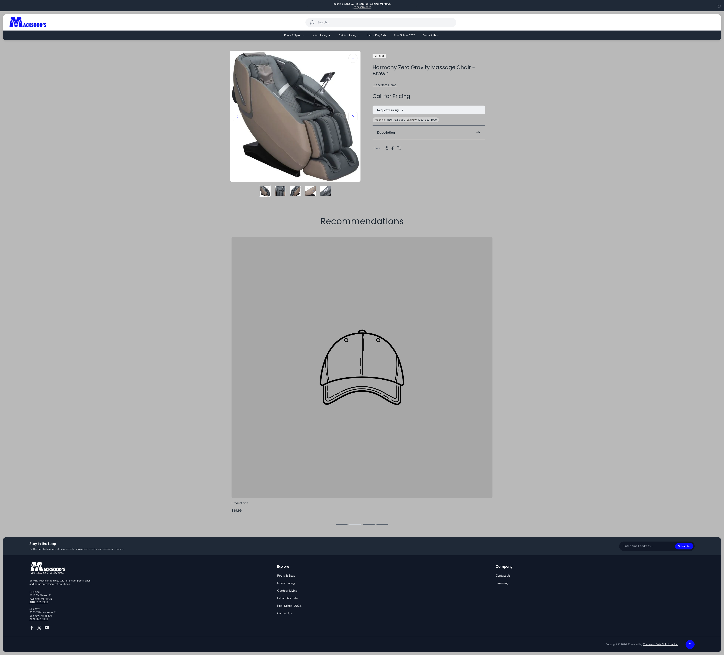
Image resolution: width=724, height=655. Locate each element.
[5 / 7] (325, 191)
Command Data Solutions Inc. (660, 644)
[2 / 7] (280, 191)
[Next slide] (416, 5)
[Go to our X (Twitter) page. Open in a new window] (39, 627)
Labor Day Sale (287, 598)
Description (386, 132)
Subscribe (684, 546)
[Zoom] (352, 58)
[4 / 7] (310, 191)
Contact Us (284, 613)
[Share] (385, 148)
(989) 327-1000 (427, 120)
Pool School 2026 (289, 606)
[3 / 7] (295, 191)
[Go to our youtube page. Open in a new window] (46, 627)
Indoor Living (286, 583)
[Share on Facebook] (392, 148)
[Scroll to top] (690, 644)
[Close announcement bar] (718, 5)
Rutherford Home (385, 85)
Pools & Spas (286, 576)
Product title (240, 503)
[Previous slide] (307, 5)
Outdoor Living (287, 591)
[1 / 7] (265, 191)
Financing (502, 583)
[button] (342, 524)
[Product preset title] (362, 367)
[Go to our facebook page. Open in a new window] (31, 627)
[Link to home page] (48, 568)
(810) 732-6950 (362, 7)
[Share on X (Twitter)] (399, 148)
